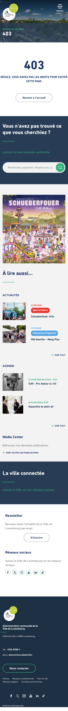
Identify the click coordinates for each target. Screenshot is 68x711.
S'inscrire (37, 537)
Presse (6, 678)
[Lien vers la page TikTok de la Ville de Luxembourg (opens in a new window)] (42, 572)
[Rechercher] (60, 167)
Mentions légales (10, 682)
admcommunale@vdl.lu (20, 654)
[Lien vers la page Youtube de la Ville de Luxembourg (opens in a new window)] (28, 572)
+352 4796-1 (13, 649)
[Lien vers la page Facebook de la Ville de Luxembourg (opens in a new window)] (7, 572)
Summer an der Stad (13, 29)
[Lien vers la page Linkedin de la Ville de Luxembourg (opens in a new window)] (35, 572)
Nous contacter (19, 668)
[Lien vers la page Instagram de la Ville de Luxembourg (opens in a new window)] (21, 572)
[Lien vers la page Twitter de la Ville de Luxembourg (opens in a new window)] (14, 572)
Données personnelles (32, 682)
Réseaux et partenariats (23, 678)
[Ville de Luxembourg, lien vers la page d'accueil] (10, 19)
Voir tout (59, 355)
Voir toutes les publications (22, 452)
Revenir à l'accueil (34, 97)
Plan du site (42, 678)
